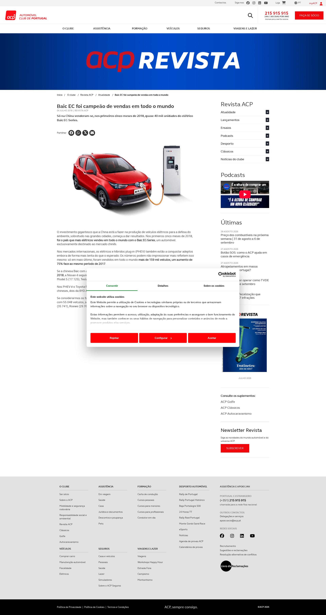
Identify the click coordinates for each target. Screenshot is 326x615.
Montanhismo (145, 579)
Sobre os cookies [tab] (214, 285)
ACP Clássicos (230, 408)
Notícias (183, 535)
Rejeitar (114, 337)
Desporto (244, 143)
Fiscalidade (65, 568)
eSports (183, 529)
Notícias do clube (244, 159)
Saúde (101, 499)
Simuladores (105, 579)
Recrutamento (228, 546)
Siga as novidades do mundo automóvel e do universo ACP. (244, 439)
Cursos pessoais (146, 499)
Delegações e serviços (231, 516)
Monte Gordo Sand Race (192, 523)
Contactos (220, 2)
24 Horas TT (185, 511)
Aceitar (212, 337)
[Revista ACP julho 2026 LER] (245, 342)
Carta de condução (148, 494)
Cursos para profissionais (151, 511)
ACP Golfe (228, 402)
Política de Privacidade (69, 607)
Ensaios (244, 128)
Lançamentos (244, 120)
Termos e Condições (118, 607)
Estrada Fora (144, 568)
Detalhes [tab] (163, 285)
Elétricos (64, 573)
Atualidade (104, 94)
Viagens (142, 556)
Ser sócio (64, 494)
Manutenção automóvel (72, 562)
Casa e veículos (106, 556)
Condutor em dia (147, 517)
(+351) (233, 500)
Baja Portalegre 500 (190, 505)
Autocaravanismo (68, 541)
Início (59, 94)
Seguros (104, 548)
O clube (71, 94)
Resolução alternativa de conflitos (238, 554)
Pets (100, 523)
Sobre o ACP (66, 499)
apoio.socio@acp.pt (230, 520)
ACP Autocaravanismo (236, 413)
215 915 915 (276, 13)
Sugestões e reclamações (233, 550)
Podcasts (244, 136)
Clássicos (244, 151)
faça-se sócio (309, 15)
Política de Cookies (94, 607)
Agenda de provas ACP (191, 541)
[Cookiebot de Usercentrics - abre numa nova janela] (221, 274)
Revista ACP (86, 94)
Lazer (101, 573)
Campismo (143, 573)
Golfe (62, 536)
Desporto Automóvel (193, 486)
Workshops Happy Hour (150, 562)
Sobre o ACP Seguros (109, 585)
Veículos (65, 548)
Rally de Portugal (188, 494)
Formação (144, 486)
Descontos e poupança (110, 517)
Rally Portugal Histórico (192, 499)
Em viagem (104, 494)
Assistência (105, 486)
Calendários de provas (191, 547)
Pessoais (103, 562)
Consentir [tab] (112, 285)
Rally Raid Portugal (189, 517)
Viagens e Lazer (148, 548)
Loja (278, 2)
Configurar (161, 337)
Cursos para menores (149, 505)
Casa (101, 505)
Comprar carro (67, 556)
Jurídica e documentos (110, 511)
